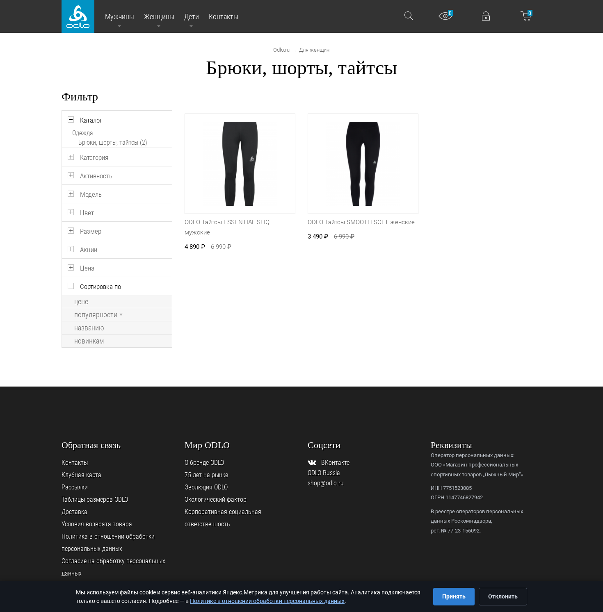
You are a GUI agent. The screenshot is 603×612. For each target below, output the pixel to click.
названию (89, 328)
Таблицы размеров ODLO (95, 499)
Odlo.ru (281, 50)
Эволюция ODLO (206, 487)
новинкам (89, 341)
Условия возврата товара (97, 524)
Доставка (74, 512)
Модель (91, 194)
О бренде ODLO (204, 462)
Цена (87, 268)
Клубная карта (81, 475)
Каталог (91, 120)
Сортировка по (100, 286)
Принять (454, 596)
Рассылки (75, 487)
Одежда (82, 133)
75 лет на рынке (206, 475)
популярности (95, 315)
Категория (94, 157)
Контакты (75, 462)
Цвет (87, 213)
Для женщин (314, 50)
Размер (90, 231)
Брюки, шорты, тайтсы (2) (112, 142)
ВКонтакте (335, 462)
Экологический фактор (216, 499)
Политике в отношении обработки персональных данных (267, 601)
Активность (96, 176)
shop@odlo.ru (326, 483)
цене (81, 302)
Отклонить (503, 596)
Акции (88, 250)
